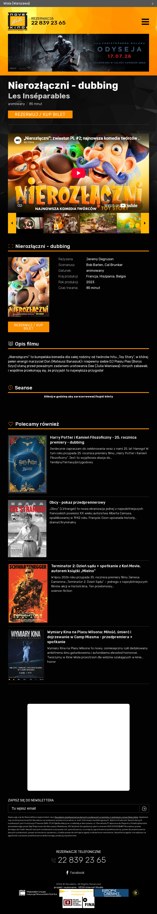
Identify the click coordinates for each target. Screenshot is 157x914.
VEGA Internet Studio (90, 887)
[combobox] (78, 3)
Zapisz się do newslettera (31, 800)
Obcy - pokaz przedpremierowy (77, 502)
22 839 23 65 (48, 22)
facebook (76, 872)
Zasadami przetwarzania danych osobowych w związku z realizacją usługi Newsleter (96, 817)
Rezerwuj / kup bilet (40, 114)
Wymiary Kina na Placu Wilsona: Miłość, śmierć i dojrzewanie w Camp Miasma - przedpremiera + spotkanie (89, 637)
